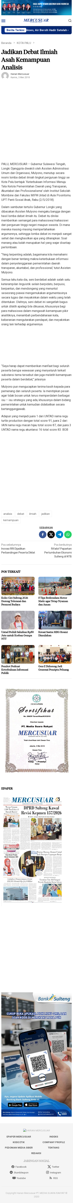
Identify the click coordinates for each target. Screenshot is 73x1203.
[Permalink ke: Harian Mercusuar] (5, 75)
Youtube (21, 1178)
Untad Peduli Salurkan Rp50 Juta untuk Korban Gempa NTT (17, 635)
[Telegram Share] (59, 534)
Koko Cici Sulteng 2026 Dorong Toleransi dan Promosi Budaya (14, 601)
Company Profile (53, 1142)
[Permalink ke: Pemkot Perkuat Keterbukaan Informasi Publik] (18, 654)
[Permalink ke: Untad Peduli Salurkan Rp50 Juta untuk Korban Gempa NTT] (18, 620)
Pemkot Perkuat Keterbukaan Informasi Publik (14, 669)
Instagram (55, 1172)
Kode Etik (19, 1142)
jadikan (45, 513)
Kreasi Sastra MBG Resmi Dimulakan (53, 633)
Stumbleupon (21, 1172)
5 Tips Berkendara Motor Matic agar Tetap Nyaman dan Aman (53, 601)
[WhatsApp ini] (68, 534)
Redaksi (36, 1153)
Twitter (55, 1166)
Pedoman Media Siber (19, 1147)
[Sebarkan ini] (42, 534)
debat (20, 513)
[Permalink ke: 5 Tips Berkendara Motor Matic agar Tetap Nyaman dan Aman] (55, 586)
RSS (55, 1178)
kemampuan (11, 520)
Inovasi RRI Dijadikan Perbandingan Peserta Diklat (18, 548)
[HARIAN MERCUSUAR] (36, 20)
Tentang (53, 1147)
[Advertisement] (36, 122)
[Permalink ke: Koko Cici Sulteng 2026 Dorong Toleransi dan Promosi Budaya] (18, 586)
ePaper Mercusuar (19, 1136)
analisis (7, 513)
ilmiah (32, 513)
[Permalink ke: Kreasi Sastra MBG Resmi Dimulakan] (55, 620)
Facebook (21, 1166)
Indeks (53, 1136)
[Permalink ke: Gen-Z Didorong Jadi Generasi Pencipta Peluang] (55, 654)
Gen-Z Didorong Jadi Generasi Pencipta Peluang (53, 667)
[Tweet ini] (51, 534)
